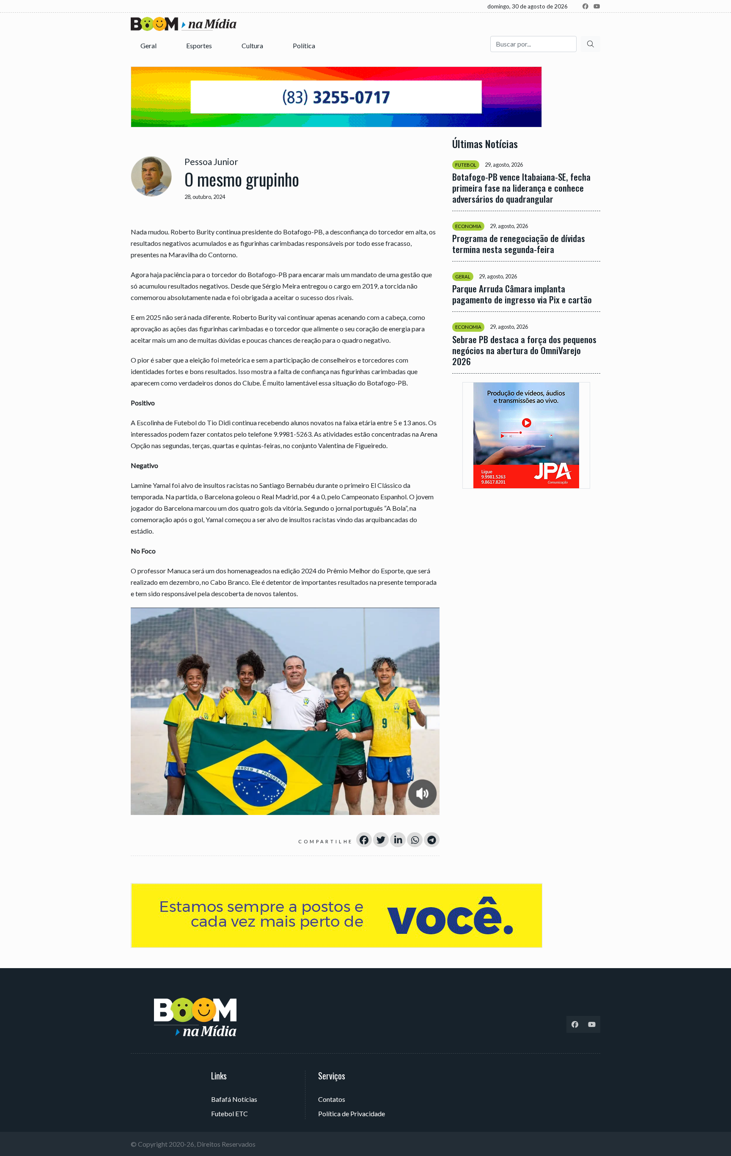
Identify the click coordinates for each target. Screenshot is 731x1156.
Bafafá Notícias (234, 1099)
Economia (468, 226)
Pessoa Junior (211, 161)
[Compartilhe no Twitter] (381, 839)
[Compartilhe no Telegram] (432, 839)
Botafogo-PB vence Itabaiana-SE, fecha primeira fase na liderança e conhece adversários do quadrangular (521, 187)
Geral (149, 45)
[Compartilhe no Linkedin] (398, 839)
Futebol (465, 165)
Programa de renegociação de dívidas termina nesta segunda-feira (518, 244)
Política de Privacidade (351, 1113)
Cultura (253, 45)
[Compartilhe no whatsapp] (415, 839)
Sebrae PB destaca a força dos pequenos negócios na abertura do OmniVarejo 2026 (524, 349)
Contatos (331, 1099)
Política (304, 45)
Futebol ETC (229, 1113)
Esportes (199, 45)
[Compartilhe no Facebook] (364, 839)
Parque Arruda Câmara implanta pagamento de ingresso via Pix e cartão (522, 294)
